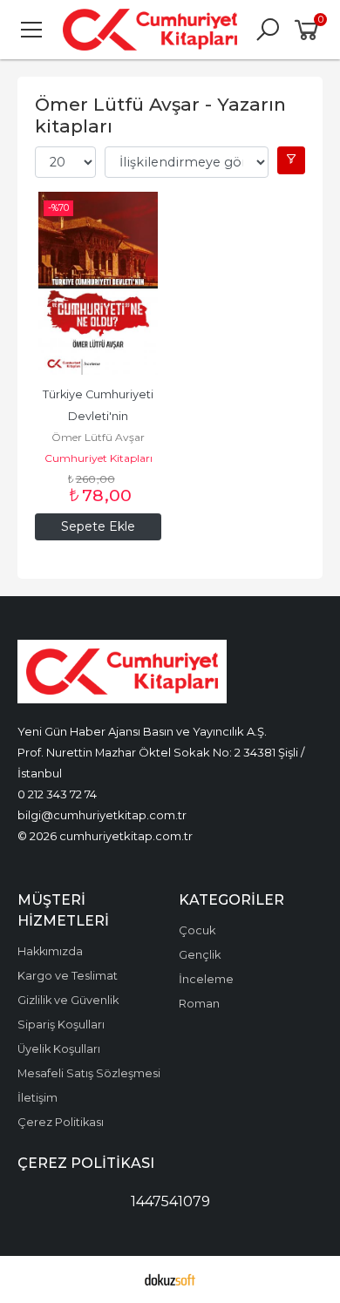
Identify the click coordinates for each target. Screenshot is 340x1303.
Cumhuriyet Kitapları (98, 458)
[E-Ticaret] (170, 1279)
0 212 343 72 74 (57, 794)
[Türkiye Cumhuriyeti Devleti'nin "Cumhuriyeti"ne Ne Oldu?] (98, 283)
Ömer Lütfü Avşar (98, 437)
